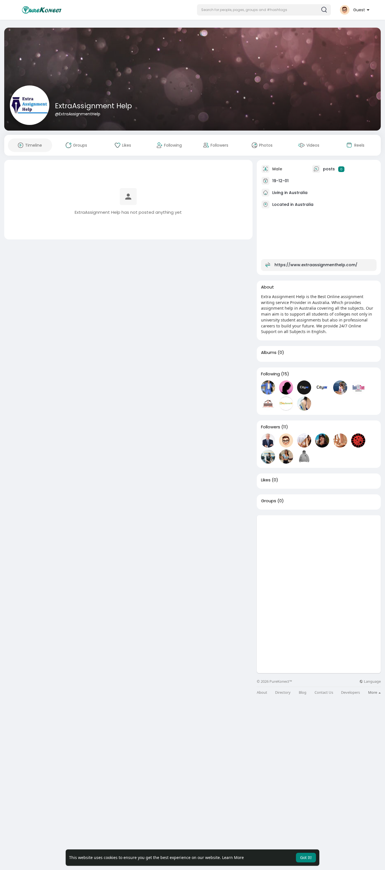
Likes (266, 480)
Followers (270, 427)
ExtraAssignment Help (93, 106)
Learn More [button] (233, 857)
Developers (350, 692)
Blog (302, 692)
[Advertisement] (319, 554)
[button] (264, 10)
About (262, 692)
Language (372, 681)
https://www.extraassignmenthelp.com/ (316, 265)
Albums (268, 352)
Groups (268, 501)
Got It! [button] (306, 857)
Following (270, 374)
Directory (283, 692)
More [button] (373, 692)
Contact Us (324, 692)
